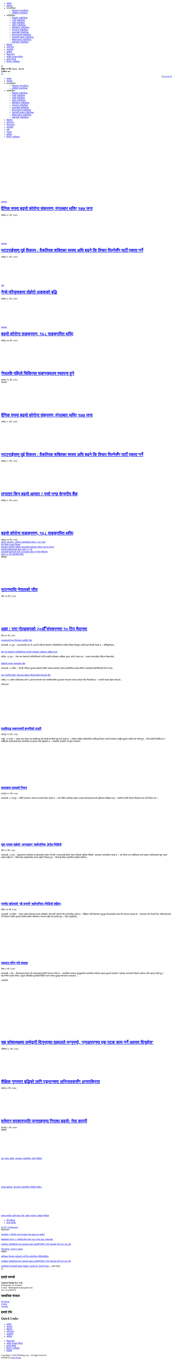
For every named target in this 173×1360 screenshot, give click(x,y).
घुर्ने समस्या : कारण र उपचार (12, 1249)
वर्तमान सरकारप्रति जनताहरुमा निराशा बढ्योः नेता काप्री (44, 1121)
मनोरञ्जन (10, 47)
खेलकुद (9, 44)
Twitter (4, 1304)
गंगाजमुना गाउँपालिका (20, 30)
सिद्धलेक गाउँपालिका (20, 18)
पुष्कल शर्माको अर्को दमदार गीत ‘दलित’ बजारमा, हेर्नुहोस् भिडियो (25, 1216)
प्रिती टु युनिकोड (13, 61)
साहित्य (9, 52)
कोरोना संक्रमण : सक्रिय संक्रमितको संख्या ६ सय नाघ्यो (23, 542)
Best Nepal (16, 1357)
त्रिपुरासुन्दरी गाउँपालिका (21, 35)
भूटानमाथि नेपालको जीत (19, 589)
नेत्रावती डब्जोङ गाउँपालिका (23, 37)
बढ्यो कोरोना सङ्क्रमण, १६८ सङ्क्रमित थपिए (37, 333)
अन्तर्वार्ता (9, 49)
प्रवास (9, 132)
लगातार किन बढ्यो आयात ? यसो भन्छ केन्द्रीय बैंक (39, 493)
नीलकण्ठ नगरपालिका (20, 10)
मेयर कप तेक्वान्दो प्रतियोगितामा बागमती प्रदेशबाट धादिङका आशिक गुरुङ (29, 652)
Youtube (4, 1306)
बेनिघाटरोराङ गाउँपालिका (21, 40)
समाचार (9, 6)
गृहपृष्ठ (8, 3)
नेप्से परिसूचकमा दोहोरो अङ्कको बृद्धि (29, 292)
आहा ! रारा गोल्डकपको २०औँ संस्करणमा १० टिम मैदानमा (44, 628)
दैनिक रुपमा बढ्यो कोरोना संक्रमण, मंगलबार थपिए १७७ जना (47, 208)
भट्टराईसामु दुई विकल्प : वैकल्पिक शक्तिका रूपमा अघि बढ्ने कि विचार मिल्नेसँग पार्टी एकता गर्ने (72, 250)
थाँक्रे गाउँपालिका (19, 25)
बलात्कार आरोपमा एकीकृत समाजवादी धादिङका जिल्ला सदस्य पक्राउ (27, 547)
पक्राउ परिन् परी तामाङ (14, 963)
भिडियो (9, 1350)
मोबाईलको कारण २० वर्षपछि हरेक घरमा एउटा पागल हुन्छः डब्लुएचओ (27, 1239)
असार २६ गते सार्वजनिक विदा (12, 554)
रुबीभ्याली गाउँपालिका (20, 42)
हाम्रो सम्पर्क (11, 59)
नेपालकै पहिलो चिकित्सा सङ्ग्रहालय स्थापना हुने (37, 373)
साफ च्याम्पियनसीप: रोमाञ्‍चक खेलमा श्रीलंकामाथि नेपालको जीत (26, 675)
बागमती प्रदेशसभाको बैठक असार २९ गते (16, 549)
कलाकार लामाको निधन (14, 788)
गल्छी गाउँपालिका (18, 23)
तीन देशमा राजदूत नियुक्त (10, 544)
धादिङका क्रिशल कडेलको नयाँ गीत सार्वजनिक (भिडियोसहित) (25, 1256)
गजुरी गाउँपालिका (18, 20)
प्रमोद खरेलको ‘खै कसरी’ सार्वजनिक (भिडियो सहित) (31, 904)
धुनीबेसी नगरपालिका (20, 13)
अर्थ (7, 129)
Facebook (5, 1301)
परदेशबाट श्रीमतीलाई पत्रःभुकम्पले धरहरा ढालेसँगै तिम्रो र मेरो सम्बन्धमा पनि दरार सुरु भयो (36, 1244)
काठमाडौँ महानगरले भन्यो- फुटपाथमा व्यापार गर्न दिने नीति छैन (24, 552)
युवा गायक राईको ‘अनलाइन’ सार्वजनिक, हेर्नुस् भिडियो (31, 844)
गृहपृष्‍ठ (8, 1324)
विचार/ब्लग (10, 54)
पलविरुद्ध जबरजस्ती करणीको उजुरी (21, 728)
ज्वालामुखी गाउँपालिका (20, 32)
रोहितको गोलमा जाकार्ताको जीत (13, 663)
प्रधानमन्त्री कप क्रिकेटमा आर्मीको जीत (16, 640)
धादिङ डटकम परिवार (14, 57)
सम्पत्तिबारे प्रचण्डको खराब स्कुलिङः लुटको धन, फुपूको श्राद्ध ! (25, 1266)
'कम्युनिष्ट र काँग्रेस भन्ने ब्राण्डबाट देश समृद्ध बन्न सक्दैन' (23, 1234)
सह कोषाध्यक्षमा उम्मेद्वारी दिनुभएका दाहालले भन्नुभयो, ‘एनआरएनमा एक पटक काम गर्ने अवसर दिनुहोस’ (77, 1042)
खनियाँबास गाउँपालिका (20, 27)
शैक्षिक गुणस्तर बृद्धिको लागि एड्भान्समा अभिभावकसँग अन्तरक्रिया (50, 1081)
